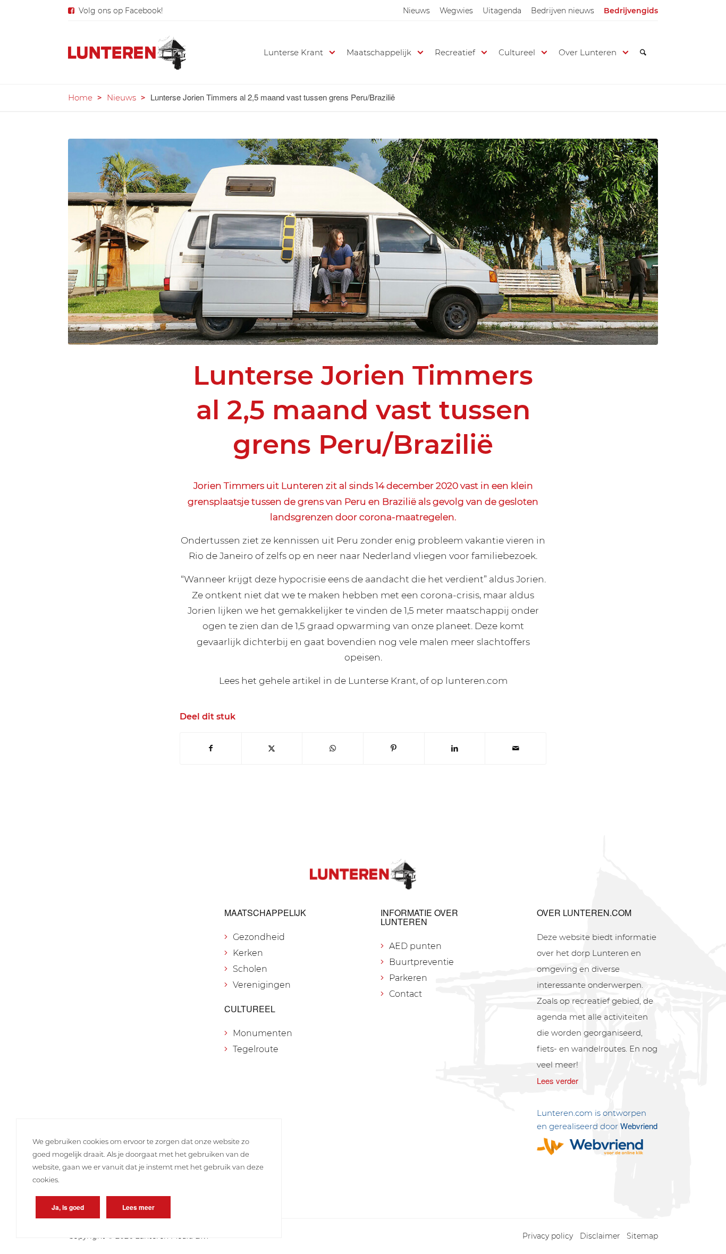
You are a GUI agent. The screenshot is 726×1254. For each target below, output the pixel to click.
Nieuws (416, 10)
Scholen (250, 969)
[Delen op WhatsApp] (332, 748)
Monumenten (262, 1033)
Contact (405, 994)
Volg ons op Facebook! (121, 10)
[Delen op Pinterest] (394, 748)
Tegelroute (255, 1049)
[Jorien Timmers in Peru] (363, 242)
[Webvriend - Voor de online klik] (597, 1146)
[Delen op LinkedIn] (455, 748)
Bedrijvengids (631, 10)
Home (80, 97)
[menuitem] (416, 10)
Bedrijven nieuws (562, 10)
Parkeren (408, 978)
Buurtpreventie (421, 962)
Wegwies (456, 10)
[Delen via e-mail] (515, 748)
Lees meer (138, 1207)
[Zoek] (643, 52)
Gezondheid (259, 937)
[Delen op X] (272, 748)
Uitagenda (502, 10)
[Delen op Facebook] (210, 748)
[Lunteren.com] (127, 52)
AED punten (415, 946)
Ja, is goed (68, 1207)
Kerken (248, 953)
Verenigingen (262, 985)
